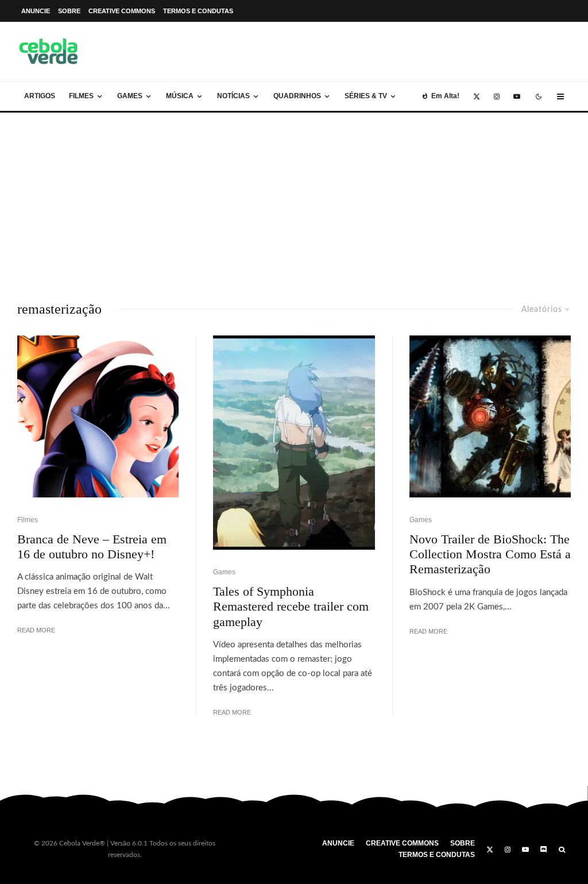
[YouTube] (516, 96)
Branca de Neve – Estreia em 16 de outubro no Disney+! (92, 546)
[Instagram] (496, 96)
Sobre (69, 10)
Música (180, 96)
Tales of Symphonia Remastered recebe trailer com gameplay (291, 606)
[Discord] (544, 849)
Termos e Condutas (198, 10)
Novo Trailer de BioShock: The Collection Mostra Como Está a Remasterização (490, 554)
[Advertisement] (294, 198)
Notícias (233, 96)
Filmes (81, 96)
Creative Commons (121, 10)
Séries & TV (366, 96)
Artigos (39, 96)
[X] (476, 96)
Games (129, 96)
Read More (36, 630)
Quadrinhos (297, 96)
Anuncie (35, 10)
